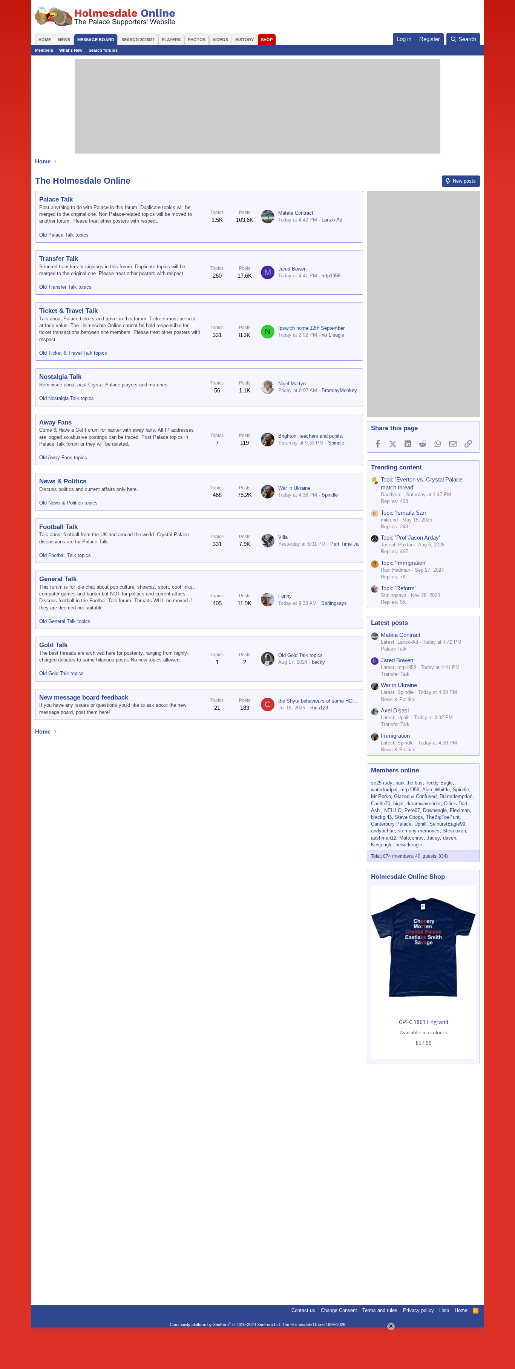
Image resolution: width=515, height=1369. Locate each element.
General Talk (58, 579)
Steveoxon (454, 831)
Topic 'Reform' (398, 588)
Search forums (103, 50)
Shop (267, 39)
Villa (283, 537)
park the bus (409, 783)
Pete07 (412, 810)
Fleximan (460, 810)
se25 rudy (381, 783)
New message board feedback (83, 697)
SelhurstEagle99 (447, 824)
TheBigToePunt (443, 817)
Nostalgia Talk (60, 376)
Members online (395, 770)
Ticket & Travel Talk (68, 310)
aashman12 (383, 838)
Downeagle (435, 810)
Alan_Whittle (436, 789)
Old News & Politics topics (68, 503)
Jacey (433, 838)
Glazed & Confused (415, 796)
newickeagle (408, 845)
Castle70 (380, 803)
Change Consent (339, 1310)
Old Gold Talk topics (61, 673)
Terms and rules (379, 1310)
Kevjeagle (381, 845)
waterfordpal (384, 789)
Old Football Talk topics (65, 555)
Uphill (420, 824)
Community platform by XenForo (225, 1324)
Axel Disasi (395, 710)
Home (44, 39)
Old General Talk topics (64, 621)
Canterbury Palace (391, 824)
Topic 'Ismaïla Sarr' (404, 512)
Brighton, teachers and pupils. (310, 436)
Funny (285, 596)
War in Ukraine (294, 488)
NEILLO (393, 810)
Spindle (336, 443)
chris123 (319, 708)
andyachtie (383, 831)
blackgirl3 (381, 817)
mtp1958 (331, 275)
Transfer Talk (58, 258)
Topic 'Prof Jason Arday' (410, 537)
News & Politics (62, 481)
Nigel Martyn (292, 383)
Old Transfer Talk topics (65, 287)
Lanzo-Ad (332, 220)
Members (44, 50)
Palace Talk (56, 199)
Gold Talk (53, 645)
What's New (71, 50)
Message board (95, 39)
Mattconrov (411, 838)
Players (171, 39)
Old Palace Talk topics (64, 235)
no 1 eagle (333, 335)
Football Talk (58, 527)
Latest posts (389, 622)
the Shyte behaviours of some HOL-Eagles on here (333, 701)
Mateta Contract (295, 213)
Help (444, 1310)
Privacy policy (418, 1310)
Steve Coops (409, 817)
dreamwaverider (423, 803)
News (64, 39)
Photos (196, 39)
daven (449, 838)
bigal (398, 803)
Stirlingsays (334, 603)
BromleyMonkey (339, 390)
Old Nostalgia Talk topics (66, 398)
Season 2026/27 (138, 39)
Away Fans (55, 422)
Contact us (303, 1310)
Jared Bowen (292, 269)
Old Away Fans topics (63, 457)
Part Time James (349, 544)
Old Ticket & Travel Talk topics (73, 353)
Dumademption (456, 796)
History (244, 39)
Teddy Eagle (439, 783)
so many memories (419, 831)
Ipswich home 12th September (311, 328)
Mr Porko (381, 796)
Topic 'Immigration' (403, 563)
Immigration (395, 735)
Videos (220, 39)
